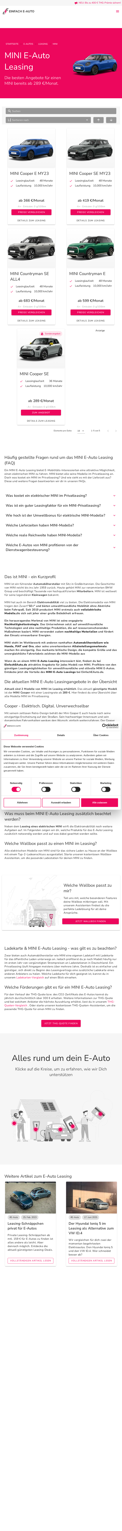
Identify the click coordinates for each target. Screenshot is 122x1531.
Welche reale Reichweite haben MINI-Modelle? (44, 535)
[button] (48, 120)
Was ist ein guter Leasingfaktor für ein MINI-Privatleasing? (53, 505)
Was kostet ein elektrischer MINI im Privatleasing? (46, 495)
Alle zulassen (99, 802)
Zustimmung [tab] (21, 735)
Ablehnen (22, 802)
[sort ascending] (98, 120)
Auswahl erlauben (61, 802)
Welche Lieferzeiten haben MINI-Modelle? (40, 525)
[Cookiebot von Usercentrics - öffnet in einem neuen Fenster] (104, 726)
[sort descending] (111, 120)
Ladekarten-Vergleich (30, 977)
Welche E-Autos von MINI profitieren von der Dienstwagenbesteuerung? (42, 547)
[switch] (46, 789)
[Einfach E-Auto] (18, 11)
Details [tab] (61, 735)
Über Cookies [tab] (100, 735)
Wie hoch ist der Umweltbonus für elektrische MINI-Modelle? (55, 515)
